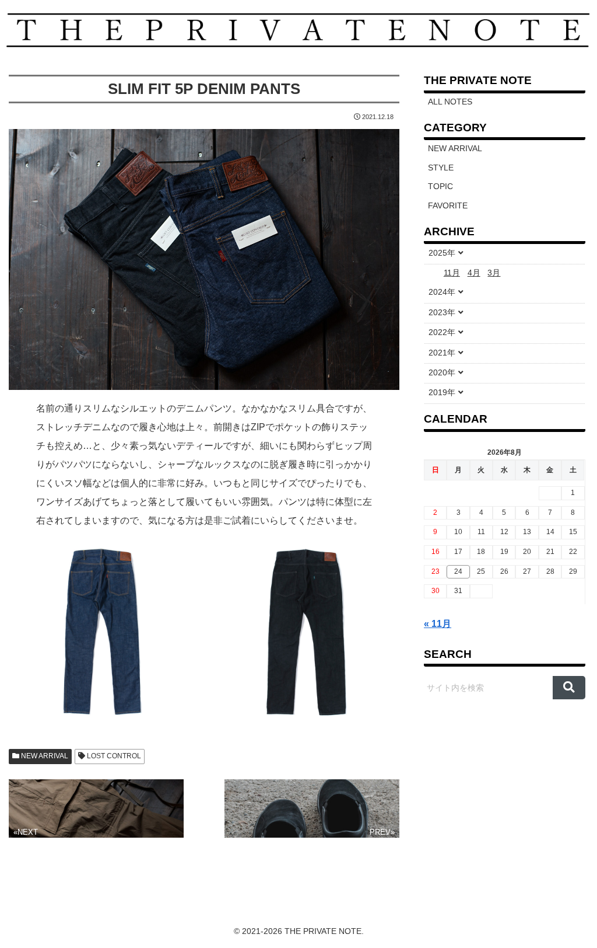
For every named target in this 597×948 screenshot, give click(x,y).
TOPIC (440, 186)
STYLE (441, 167)
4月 (474, 273)
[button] (569, 687)
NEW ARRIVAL (43, 756)
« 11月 (437, 624)
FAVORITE (448, 205)
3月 (493, 273)
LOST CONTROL (113, 756)
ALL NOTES (450, 101)
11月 (452, 273)
